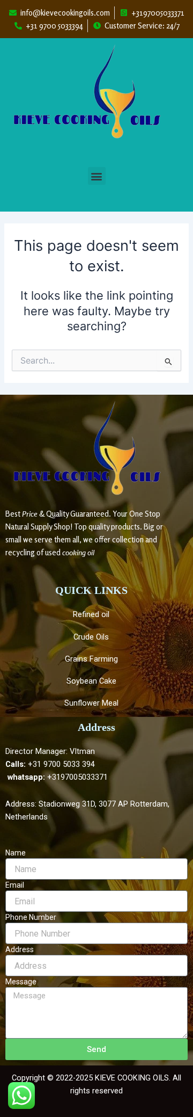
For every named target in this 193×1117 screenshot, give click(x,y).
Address (19, 949)
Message (20, 981)
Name (15, 852)
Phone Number (30, 917)
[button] (97, 176)
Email (14, 885)
